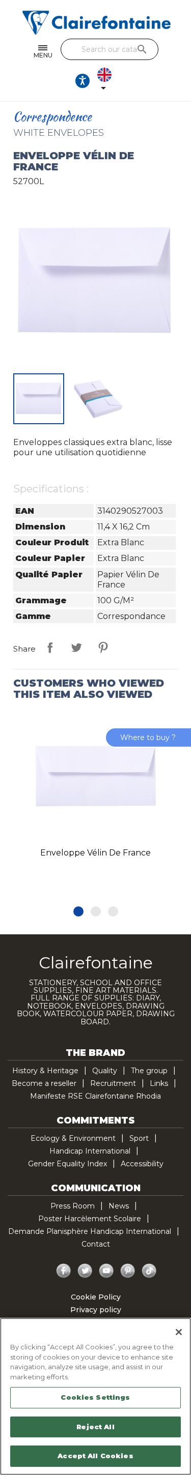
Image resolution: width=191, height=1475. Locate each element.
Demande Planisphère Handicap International (89, 1231)
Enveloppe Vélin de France (95, 853)
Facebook (64, 1271)
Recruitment (113, 1083)
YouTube (106, 1271)
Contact (95, 1244)
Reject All (95, 1427)
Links (159, 1083)
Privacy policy (95, 1309)
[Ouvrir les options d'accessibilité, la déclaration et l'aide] (82, 81)
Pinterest (103, 647)
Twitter (85, 1271)
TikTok (149, 1271)
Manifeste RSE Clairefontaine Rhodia (95, 1096)
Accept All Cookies (95, 1456)
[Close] (179, 1332)
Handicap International (89, 1151)
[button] (78, 911)
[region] (95, 1396)
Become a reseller (44, 1083)
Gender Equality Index (67, 1163)
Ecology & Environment (73, 1138)
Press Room (72, 1206)
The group (149, 1070)
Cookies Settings (95, 1397)
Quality (104, 1070)
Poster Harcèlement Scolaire (89, 1218)
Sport (139, 1138)
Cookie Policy (96, 1297)
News (118, 1206)
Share (50, 647)
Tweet (76, 647)
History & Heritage (45, 1070)
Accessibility (142, 1163)
